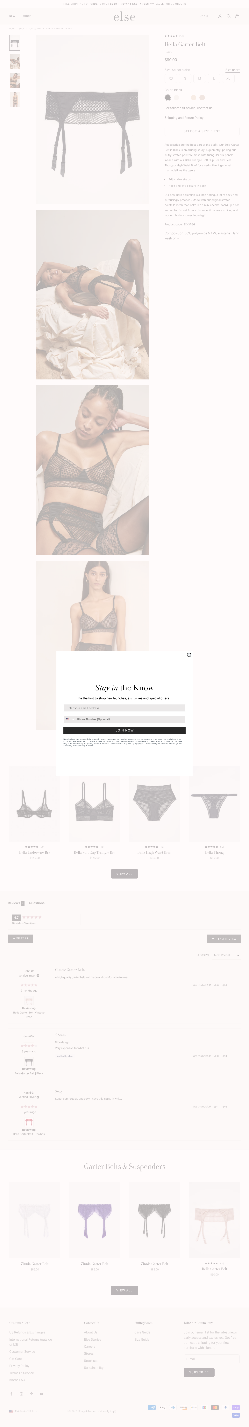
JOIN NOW (124, 730)
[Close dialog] (189, 655)
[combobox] (69, 719)
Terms (90, 746)
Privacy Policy (79, 746)
